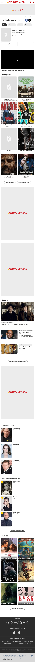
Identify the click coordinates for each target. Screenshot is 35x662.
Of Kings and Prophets (26, 150)
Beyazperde (7, 643)
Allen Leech (16, 460)
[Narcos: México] (26, 113)
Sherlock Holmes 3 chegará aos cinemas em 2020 (14, 324)
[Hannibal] (26, 164)
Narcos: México (26, 125)
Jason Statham (17, 512)
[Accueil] (16, 2)
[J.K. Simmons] (6, 435)
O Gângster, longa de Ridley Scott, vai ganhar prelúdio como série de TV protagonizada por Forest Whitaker (26, 335)
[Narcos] (9, 164)
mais (24, 30)
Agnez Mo (15, 496)
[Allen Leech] (6, 467)
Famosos (7, 16)
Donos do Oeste (26, 99)
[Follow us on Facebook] (9, 622)
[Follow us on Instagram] (17, 622)
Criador (20, 30)
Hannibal (26, 176)
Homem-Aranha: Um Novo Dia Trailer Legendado (26, 580)
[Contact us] (26, 622)
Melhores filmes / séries (24, 182)
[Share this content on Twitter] (29, 20)
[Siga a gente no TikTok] (22, 622)
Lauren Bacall (16, 481)
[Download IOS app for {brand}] (15, 632)
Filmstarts (14, 641)
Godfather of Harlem (9, 125)
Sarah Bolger (16, 444)
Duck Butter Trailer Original (26, 603)
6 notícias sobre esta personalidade (17, 361)
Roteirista (20, 29)
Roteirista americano (20, 16)
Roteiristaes (12, 16)
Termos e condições (22, 649)
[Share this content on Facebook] (26, 20)
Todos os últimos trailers (17, 608)
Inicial (3, 16)
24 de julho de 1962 (23, 34)
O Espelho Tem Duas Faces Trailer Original (9, 558)
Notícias (5, 300)
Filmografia (6, 75)
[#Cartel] (9, 139)
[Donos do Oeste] (26, 87)
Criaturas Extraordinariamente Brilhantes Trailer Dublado (26, 558)
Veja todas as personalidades (17, 530)
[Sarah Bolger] (6, 451)
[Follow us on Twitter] (13, 622)
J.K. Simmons (16, 428)
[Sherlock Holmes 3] (9, 87)
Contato (15, 649)
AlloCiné (4, 641)
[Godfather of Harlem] (9, 113)
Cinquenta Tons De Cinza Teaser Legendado (9, 580)
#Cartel (9, 150)
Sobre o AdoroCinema (7, 649)
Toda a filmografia (10, 182)
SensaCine (26, 641)
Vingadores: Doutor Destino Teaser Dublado (9, 603)
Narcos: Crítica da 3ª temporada (24, 347)
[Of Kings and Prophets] (26, 139)
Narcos (9, 176)
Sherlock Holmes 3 (9, 99)
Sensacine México (23, 643)
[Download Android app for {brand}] (20, 632)
